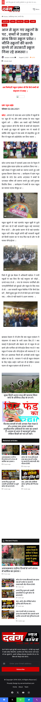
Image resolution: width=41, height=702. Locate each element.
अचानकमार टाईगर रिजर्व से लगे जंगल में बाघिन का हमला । (9, 459)
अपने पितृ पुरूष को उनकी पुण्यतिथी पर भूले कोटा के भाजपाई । (10, 484)
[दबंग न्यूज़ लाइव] (11, 9)
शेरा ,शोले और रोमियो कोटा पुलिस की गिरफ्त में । (19, 2)
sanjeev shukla (9, 57)
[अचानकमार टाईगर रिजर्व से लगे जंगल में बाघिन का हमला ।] (11, 450)
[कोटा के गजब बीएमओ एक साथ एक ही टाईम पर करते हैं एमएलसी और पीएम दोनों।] (30, 450)
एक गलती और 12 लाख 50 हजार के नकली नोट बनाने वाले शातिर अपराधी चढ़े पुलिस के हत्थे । (27, 615)
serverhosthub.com (27, 683)
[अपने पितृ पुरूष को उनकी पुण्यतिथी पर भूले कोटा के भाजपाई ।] (11, 475)
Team (26, 687)
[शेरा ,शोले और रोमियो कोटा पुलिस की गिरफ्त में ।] (30, 475)
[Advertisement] (20, 35)
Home (15, 687)
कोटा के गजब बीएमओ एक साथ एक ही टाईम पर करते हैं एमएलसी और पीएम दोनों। (30, 460)
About (21, 687)
